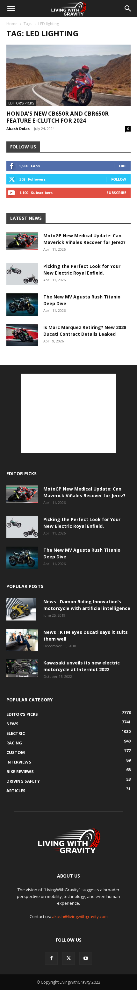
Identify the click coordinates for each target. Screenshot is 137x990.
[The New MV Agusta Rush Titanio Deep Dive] (22, 304)
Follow (118, 179)
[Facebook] (51, 958)
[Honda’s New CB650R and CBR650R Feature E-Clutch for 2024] (68, 75)
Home (12, 23)
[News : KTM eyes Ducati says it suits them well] (22, 640)
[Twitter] (68, 958)
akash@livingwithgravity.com (80, 916)
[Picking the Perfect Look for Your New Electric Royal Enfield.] (22, 274)
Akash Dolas (18, 128)
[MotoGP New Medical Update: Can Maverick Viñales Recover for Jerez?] (22, 241)
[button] (11, 8)
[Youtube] (85, 958)
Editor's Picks (21, 103)
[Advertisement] (68, 413)
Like (122, 165)
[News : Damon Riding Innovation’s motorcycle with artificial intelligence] (21, 609)
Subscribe (116, 192)
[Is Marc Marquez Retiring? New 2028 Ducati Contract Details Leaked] (22, 335)
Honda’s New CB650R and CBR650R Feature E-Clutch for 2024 (57, 117)
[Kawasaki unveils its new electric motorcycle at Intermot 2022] (22, 668)
